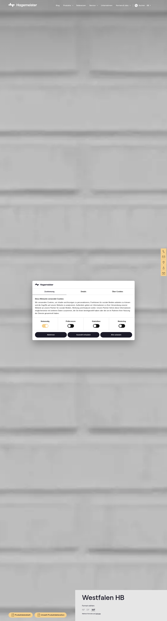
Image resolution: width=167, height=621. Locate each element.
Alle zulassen (116, 335)
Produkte (67, 5)
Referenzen (81, 5)
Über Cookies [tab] (117, 292)
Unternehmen (106, 5)
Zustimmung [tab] (49, 292)
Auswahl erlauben (83, 335)
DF (88, 609)
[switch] (70, 326)
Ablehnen (51, 335)
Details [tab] (83, 292)
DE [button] (148, 5)
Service (92, 5)
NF (83, 609)
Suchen (141, 5)
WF (93, 609)
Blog (58, 5)
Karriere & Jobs (122, 5)
